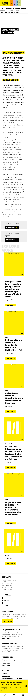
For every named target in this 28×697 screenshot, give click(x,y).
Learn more (11, 227)
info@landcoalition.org (7, 589)
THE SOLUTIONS (19, 8)
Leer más (9, 305)
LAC (20, 3)
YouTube (6, 600)
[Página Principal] (5, 3)
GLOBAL (9, 8)
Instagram (6, 603)
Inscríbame (7, 621)
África (11, 3)
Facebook (6, 598)
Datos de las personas (9, 11)
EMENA (17, 3)
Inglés (3, 690)
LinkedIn (6, 605)
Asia (14, 3)
